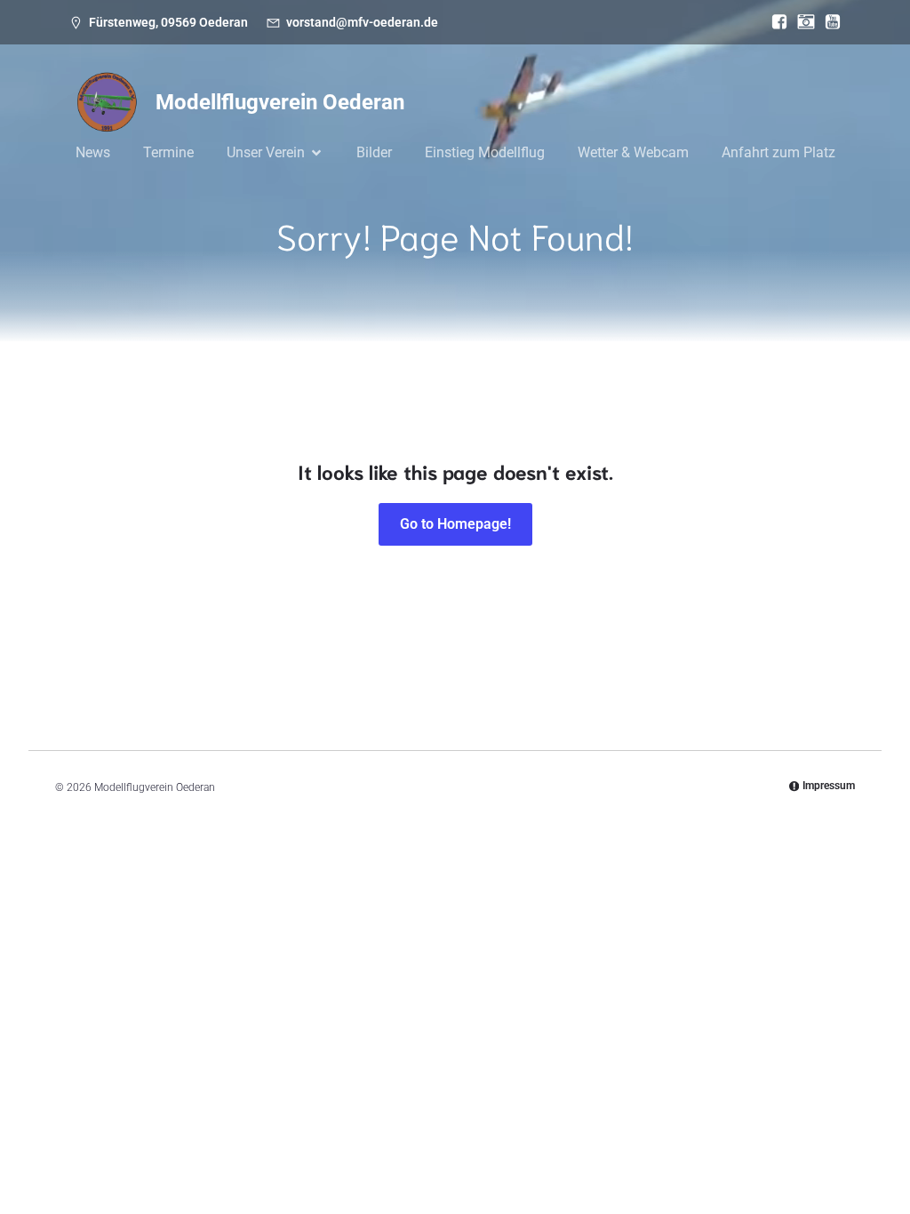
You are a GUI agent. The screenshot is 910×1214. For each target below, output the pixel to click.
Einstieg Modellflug (485, 152)
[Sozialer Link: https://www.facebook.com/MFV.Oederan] (775, 22)
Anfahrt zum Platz (778, 152)
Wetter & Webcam (633, 152)
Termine (168, 152)
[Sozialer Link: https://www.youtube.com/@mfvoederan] (828, 22)
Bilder (374, 152)
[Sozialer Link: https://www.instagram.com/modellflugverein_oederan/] (801, 22)
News (93, 152)
